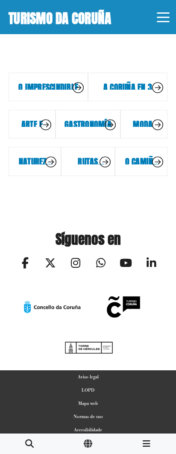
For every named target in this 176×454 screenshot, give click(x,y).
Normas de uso (88, 416)
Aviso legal (88, 377)
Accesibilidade (88, 430)
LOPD (88, 390)
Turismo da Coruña (60, 16)
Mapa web (88, 403)
